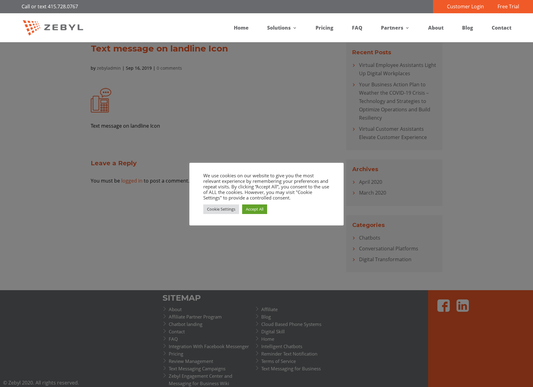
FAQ (357, 28)
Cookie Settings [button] (221, 209)
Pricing (324, 28)
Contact (501, 28)
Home (241, 28)
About (436, 28)
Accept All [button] (254, 209)
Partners (392, 28)
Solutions (279, 28)
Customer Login (465, 6)
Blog (467, 28)
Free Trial (508, 6)
